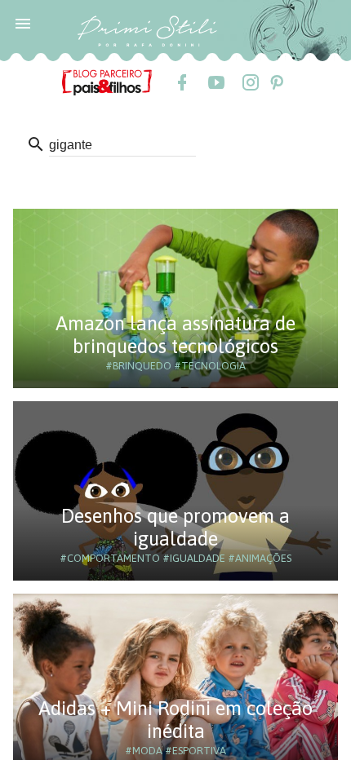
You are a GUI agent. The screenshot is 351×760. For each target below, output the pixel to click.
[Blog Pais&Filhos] (107, 81)
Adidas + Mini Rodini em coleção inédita (175, 719)
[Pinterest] (276, 82)
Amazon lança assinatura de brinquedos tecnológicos (175, 334)
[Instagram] (250, 82)
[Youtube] (215, 82)
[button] (22, 22)
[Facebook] (181, 82)
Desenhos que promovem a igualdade (175, 527)
